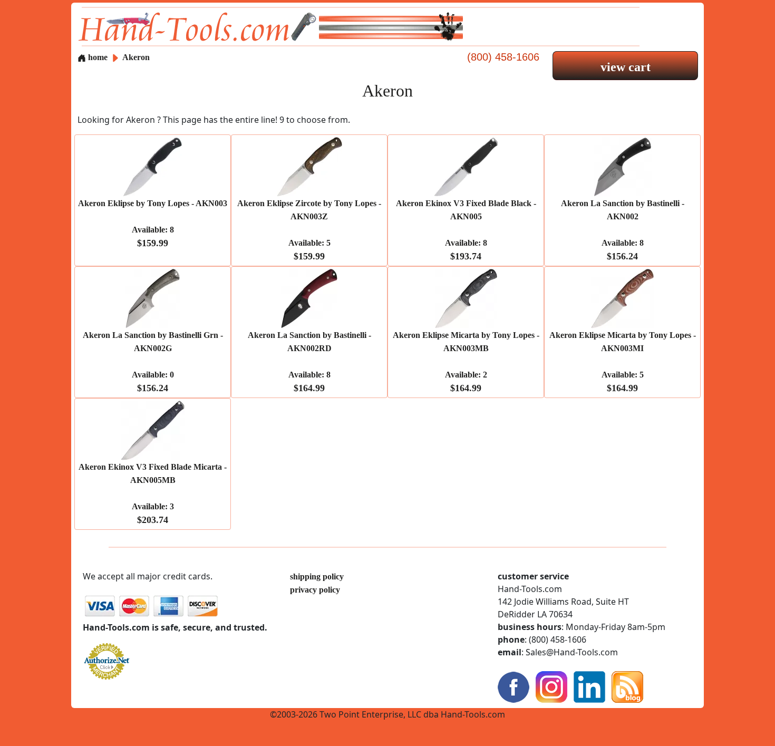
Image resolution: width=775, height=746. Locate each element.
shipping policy (317, 576)
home (97, 57)
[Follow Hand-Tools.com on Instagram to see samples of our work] (551, 686)
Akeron (136, 57)
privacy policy (315, 589)
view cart (625, 67)
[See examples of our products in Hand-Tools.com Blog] (627, 686)
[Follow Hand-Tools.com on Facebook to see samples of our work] (513, 686)
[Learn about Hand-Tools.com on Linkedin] (589, 686)
